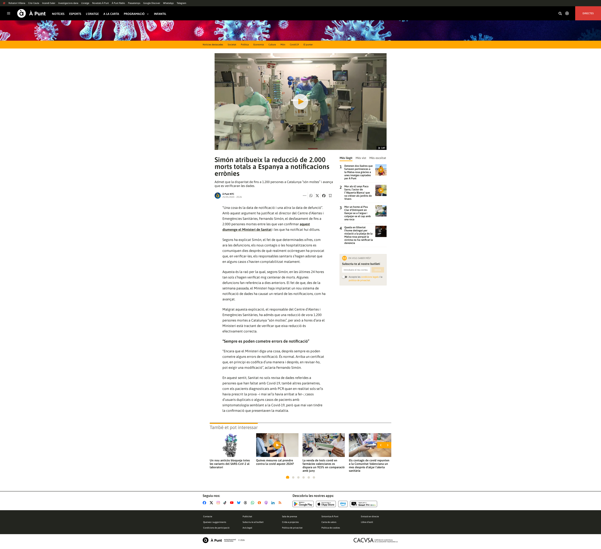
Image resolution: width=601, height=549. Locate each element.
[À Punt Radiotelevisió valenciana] (219, 540)
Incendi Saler (48, 3)
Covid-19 (294, 44)
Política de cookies (330, 527)
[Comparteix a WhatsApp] (311, 195)
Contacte (207, 516)
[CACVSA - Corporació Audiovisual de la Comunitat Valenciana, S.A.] (375, 540)
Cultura (272, 44)
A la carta (111, 13)
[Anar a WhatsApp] (253, 503)
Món (282, 44)
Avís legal (247, 527)
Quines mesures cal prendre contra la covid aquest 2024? (275, 462)
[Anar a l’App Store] (326, 504)
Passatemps (134, 3)
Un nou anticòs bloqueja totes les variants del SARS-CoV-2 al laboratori (230, 464)
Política (245, 44)
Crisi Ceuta (33, 3)
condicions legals (370, 277)
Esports (75, 13)
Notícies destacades (213, 44)
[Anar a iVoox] (260, 503)
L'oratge (85, 3)
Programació (134, 13)
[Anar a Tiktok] (225, 503)
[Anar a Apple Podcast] (267, 503)
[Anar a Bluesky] (239, 503)
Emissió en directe (370, 516)
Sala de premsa (289, 516)
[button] (287, 477)
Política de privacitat (292, 527)
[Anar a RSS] (280, 503)
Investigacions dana (68, 3)
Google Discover (151, 3)
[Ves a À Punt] (31, 13)
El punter (308, 44)
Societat (232, 44)
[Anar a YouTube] (232, 503)
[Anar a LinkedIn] (273, 503)
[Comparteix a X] (317, 195)
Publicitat (247, 516)
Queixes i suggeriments (214, 522)
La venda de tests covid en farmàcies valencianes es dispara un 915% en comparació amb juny (324, 465)
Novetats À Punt (100, 3)
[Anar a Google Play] (303, 504)
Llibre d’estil (367, 522)
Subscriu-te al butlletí (253, 522)
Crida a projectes (290, 522)
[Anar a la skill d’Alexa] (343, 504)
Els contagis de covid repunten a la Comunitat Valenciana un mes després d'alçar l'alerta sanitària (369, 465)
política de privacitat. (359, 280)
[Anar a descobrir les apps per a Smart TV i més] (363, 504)
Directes (588, 13)
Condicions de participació (216, 527)
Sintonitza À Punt (329, 516)
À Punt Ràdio (118, 3)
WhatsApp (168, 3)
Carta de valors (328, 522)
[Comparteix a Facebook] (324, 195)
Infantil (160, 13)
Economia (258, 44)
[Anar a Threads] (246, 503)
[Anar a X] (212, 503)
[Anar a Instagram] (219, 503)
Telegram (181, 3)
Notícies (58, 13)
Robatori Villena (16, 3)
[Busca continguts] (560, 14)
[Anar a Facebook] (205, 503)
